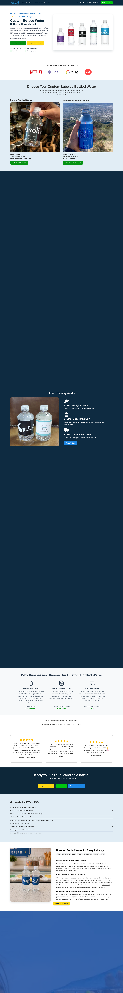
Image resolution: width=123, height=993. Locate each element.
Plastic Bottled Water (21, 100)
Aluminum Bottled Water (76, 100)
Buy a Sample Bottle (30, 708)
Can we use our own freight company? (22, 826)
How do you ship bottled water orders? (22, 830)
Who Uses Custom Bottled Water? (20, 817)
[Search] (77, 2)
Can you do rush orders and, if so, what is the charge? (26, 813)
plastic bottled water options (74, 878)
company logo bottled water (87, 868)
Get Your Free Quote (107, 2)
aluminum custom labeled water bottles (98, 878)
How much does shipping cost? (19, 823)
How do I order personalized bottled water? (23, 807)
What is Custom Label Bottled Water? (21, 810)
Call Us (92, 708)
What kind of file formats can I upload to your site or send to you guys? (31, 820)
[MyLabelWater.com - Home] (15, 3)
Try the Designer (61, 708)
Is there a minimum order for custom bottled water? (25, 833)
